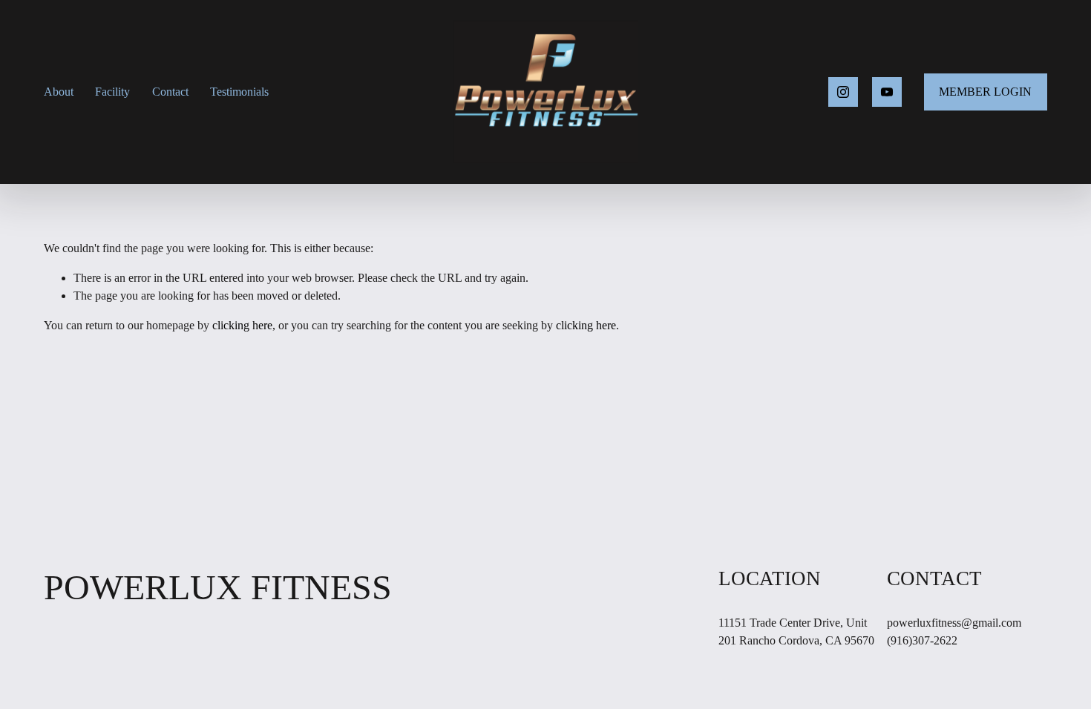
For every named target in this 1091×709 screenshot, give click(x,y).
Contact (170, 91)
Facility (112, 91)
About (58, 91)
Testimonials (239, 91)
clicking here (242, 325)
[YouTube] (887, 92)
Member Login (985, 91)
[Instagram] (843, 92)
